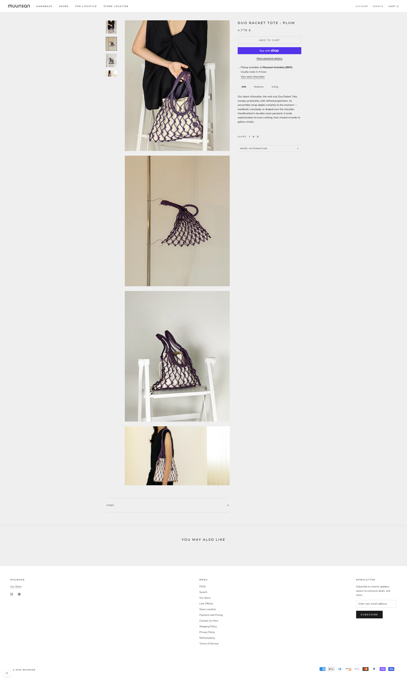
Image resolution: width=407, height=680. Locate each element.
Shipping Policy (208, 626)
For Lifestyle (86, 6)
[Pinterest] (258, 137)
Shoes (64, 6)
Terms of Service (209, 643)
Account (362, 6)
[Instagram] (11, 594)
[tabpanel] (269, 111)
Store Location (116, 6)
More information (253, 148)
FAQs (110, 505)
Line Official (206, 603)
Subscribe (369, 614)
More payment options (270, 58)
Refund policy (207, 638)
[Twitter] (254, 137)
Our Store (16, 586)
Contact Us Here (208, 620)
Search (378, 6)
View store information (253, 76)
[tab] (244, 87)
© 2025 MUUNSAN (24, 670)
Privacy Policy (207, 632)
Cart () (394, 6)
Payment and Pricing (211, 615)
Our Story (204, 598)
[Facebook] (249, 137)
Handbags (44, 6)
